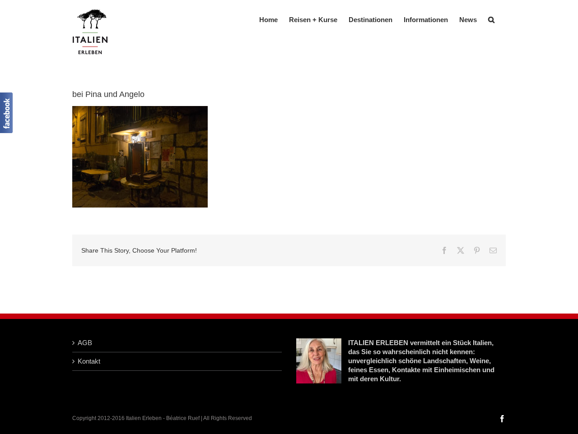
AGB (85, 342)
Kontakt (89, 361)
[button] (491, 18)
